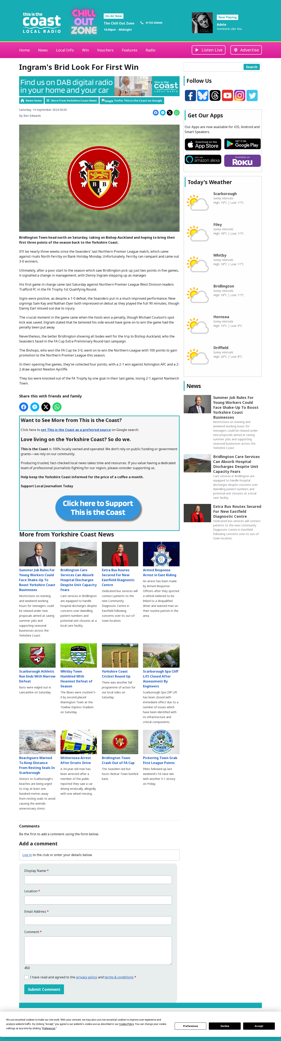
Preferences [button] (48, 1028)
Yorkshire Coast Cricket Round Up (116, 674)
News (43, 50)
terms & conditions (119, 977)
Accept (259, 1026)
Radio (151, 50)
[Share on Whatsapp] (177, 113)
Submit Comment (44, 989)
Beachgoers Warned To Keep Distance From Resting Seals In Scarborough (37, 765)
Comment (33, 932)
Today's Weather (210, 182)
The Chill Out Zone (119, 23)
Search (251, 67)
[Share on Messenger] (163, 113)
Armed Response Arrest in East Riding (159, 572)
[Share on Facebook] (156, 113)
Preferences (190, 1026)
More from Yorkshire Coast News (74, 100)
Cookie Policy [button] (126, 1024)
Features (129, 50)
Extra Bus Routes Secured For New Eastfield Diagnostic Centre (118, 577)
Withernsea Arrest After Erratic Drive (75, 760)
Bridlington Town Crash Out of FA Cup (118, 760)
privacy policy (86, 977)
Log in (27, 855)
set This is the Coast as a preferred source (76, 430)
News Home (34, 100)
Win (85, 50)
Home (24, 50)
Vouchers (105, 50)
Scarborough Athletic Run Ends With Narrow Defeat (37, 676)
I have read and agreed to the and (83, 977)
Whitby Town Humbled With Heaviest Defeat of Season (76, 678)
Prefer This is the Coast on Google (138, 100)
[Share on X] (170, 113)
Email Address (36, 911)
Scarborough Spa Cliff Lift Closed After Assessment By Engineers (160, 678)
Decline (225, 1026)
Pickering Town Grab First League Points (160, 760)
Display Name (36, 871)
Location (32, 891)
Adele (221, 24)
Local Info (65, 50)
